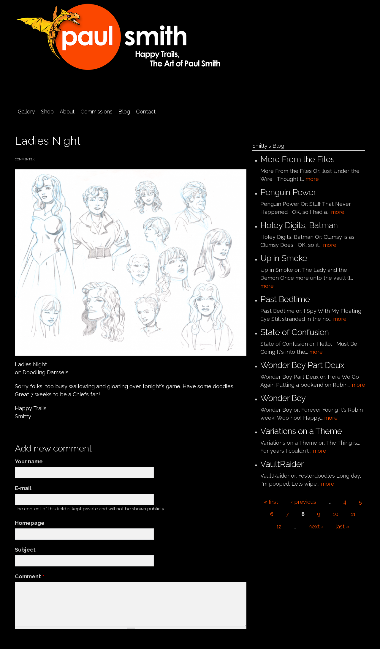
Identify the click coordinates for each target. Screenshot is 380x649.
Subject (25, 550)
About (67, 111)
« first (271, 502)
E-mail (23, 488)
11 (353, 514)
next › (315, 526)
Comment (29, 576)
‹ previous (303, 502)
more (312, 179)
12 (278, 526)
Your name (29, 461)
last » (342, 526)
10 (335, 514)
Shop (47, 111)
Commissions (96, 111)
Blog (124, 111)
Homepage (30, 523)
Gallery (26, 111)
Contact (146, 111)
